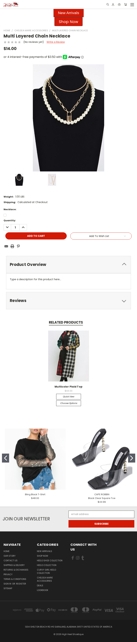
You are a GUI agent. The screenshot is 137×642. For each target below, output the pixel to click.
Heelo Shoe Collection (49, 560)
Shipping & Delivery (14, 565)
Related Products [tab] (66, 322)
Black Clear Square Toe (101, 498)
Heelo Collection (46, 565)
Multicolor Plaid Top (68, 386)
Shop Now (42, 555)
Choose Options (68, 403)
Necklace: (10, 209)
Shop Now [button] (68, 21)
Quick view (68, 396)
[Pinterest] (18, 246)
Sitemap (8, 588)
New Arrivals (44, 551)
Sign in (8, 583)
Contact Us (10, 560)
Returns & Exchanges (16, 569)
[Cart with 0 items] (125, 4)
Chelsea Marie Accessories (45, 579)
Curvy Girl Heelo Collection (46, 571)
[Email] (6, 246)
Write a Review (56, 42)
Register (21, 583)
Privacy (8, 574)
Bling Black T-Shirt (35, 494)
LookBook (42, 590)
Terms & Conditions (15, 579)
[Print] (12, 246)
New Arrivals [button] (68, 13)
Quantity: (10, 220)
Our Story (10, 555)
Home (6, 551)
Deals (40, 585)
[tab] (68, 264)
